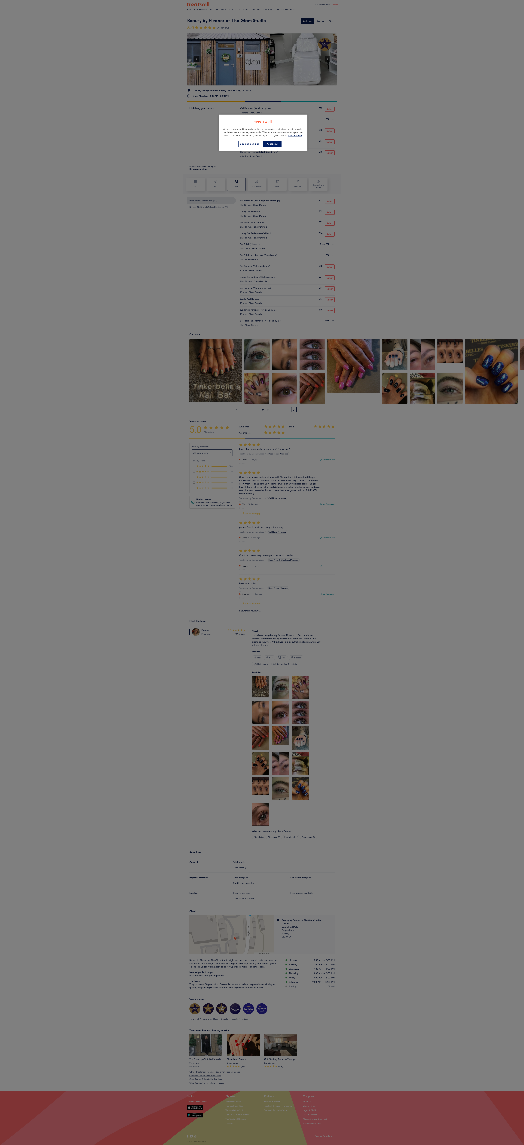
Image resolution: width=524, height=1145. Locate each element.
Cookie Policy (295, 135)
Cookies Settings (249, 144)
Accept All (272, 144)
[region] (263, 133)
